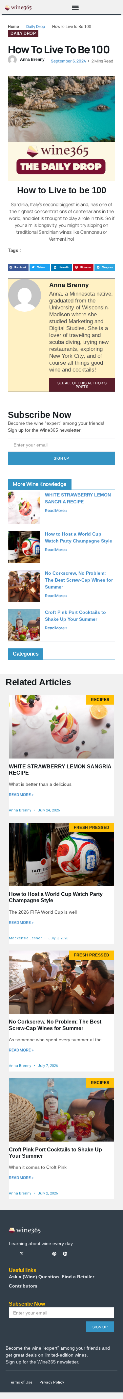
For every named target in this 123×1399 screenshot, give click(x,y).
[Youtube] (43, 1254)
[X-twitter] (22, 1254)
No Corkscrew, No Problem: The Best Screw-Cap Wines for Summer (79, 580)
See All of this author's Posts (82, 384)
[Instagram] (33, 1254)
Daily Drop (35, 26)
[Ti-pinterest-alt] (54, 1254)
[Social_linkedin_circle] (65, 1254)
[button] (75, 7)
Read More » (56, 510)
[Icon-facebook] (11, 1254)
